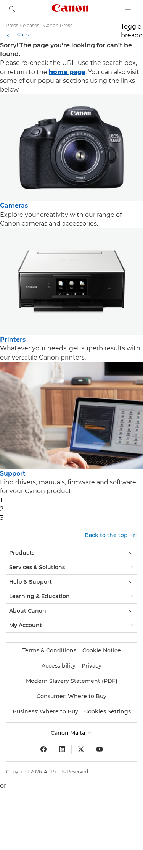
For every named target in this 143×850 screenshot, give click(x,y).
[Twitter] (81, 749)
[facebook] (43, 749)
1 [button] (1, 500)
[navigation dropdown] (128, 9)
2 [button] (1, 509)
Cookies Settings (107, 711)
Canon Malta (69, 732)
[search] (12, 9)
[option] (71, 161)
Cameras (14, 205)
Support (13, 473)
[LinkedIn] (62, 749)
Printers (13, 339)
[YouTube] (99, 749)
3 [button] (1, 517)
